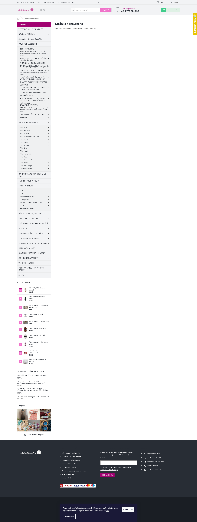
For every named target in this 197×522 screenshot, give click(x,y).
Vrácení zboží (66, 478)
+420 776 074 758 (154, 458)
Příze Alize (23, 128)
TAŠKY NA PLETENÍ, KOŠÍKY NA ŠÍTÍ (33, 223)
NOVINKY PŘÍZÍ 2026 (27, 34)
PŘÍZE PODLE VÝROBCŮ (28, 122)
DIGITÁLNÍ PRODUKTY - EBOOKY (32, 253)
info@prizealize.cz (153, 454)
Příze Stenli (23, 157)
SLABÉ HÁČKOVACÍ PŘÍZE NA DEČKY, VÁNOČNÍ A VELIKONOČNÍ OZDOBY (33, 78)
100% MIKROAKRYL (27, 49)
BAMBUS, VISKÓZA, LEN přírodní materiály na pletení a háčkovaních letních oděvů (34, 67)
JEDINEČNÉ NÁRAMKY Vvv (29, 258)
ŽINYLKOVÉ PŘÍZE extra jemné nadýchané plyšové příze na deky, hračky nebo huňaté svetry (34, 110)
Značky (21, 275)
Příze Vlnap (24, 163)
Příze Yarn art (24, 145)
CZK (161, 2)
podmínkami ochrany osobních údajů (115, 468)
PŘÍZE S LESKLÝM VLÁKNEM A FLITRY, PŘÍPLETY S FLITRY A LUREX (33, 89)
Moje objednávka (68, 474)
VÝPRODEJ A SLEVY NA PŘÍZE (31, 29)
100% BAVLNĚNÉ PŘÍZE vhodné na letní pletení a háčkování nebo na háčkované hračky (33, 53)
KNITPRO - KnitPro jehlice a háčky (31, 203)
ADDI (22, 206)
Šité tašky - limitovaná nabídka (30, 39)
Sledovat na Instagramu (35, 435)
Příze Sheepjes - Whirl (27, 160)
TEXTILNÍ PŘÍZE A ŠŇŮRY (29, 181)
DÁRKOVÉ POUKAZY (27, 248)
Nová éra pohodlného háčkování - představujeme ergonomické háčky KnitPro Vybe (32, 390)
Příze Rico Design (26, 166)
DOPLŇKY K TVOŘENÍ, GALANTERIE (33, 243)
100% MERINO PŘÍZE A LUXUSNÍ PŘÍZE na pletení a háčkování (34, 59)
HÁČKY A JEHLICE (26, 186)
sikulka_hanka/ (152, 466)
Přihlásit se (107, 475)
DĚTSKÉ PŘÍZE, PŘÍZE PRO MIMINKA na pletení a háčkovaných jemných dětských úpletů (33, 72)
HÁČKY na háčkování (27, 197)
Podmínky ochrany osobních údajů (74, 471)
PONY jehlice (24, 200)
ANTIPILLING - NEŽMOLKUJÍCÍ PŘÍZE (32, 63)
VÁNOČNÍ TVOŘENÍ (26, 263)
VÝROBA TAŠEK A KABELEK (30, 238)
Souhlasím (128, 509)
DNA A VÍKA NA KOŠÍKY (28, 219)
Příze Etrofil (24, 139)
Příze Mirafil (24, 151)
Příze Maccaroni (25, 154)
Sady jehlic (23, 191)
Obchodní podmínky (69, 467)
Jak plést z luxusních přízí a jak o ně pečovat (33, 397)
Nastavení (69, 516)
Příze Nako (23, 148)
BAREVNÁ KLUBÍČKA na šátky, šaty (32, 114)
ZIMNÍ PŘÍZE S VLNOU (27, 96)
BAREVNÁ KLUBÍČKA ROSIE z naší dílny (32, 175)
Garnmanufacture (26, 169)
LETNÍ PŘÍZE (24, 85)
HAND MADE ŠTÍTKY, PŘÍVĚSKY (32, 233)
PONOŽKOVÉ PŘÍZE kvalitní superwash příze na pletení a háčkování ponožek (33, 99)
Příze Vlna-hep (25, 133)
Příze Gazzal (24, 142)
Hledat (106, 10)
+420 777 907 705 (154, 470)
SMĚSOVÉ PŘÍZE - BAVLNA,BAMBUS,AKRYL (28, 104)
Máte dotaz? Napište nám (25, 2)
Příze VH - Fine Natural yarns (29, 136)
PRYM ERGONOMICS (27, 209)
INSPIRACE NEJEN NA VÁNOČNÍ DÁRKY (31, 269)
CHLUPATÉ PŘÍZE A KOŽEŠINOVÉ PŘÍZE (33, 82)
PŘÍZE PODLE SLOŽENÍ (28, 44)
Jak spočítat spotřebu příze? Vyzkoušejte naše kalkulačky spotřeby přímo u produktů (33, 383)
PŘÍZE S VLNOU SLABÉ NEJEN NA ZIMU (33, 93)
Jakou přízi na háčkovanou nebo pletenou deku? (32, 376)
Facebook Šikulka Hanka (156, 462)
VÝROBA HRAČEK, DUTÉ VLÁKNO (32, 214)
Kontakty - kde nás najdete (45, 2)
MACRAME (23, 117)
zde (107, 510)
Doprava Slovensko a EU (71, 464)
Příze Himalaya (25, 131)
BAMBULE (23, 228)
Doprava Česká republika (65, 2)
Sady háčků (24, 194)
